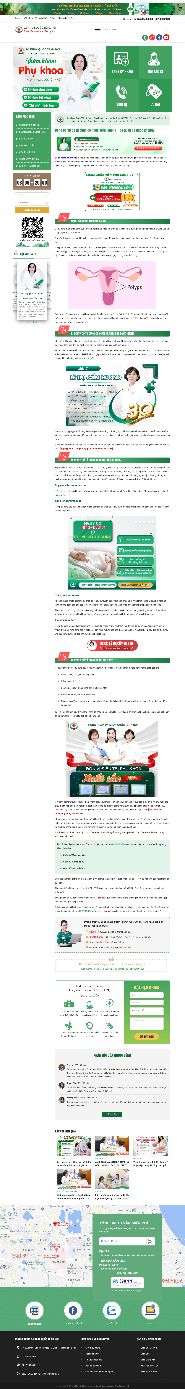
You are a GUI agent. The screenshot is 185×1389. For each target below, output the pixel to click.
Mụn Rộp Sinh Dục (149, 1365)
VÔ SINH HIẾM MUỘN (29, 166)
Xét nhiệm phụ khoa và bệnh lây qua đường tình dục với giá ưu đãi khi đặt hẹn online (74, 1165)
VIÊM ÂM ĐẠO (26, 138)
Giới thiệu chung (92, 1347)
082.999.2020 (162, 19)
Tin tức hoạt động (93, 1359)
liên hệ (122, 104)
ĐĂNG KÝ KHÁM (122, 71)
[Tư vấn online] (159, 37)
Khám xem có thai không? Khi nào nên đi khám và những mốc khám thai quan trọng (74, 1198)
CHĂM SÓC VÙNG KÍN (29, 125)
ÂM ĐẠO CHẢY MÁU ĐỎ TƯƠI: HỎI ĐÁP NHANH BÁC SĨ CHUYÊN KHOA (112, 1165)
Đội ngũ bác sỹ (92, 1353)
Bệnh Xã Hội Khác (149, 1371)
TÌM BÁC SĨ (155, 71)
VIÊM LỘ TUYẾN (26, 145)
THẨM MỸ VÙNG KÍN (29, 159)
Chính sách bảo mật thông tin (127, 1290)
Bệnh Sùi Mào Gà (149, 1347)
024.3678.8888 (145, 19)
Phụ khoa (61, 1158)
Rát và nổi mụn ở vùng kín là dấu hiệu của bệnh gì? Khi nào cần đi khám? (112, 1198)
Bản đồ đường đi (93, 1365)
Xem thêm (112, 1114)
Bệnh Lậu (145, 1353)
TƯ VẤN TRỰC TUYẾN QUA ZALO (32, 240)
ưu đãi (155, 104)
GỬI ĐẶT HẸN (147, 1036)
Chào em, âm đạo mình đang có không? (161, 1360)
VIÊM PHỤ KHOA (27, 152)
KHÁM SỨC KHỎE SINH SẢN (32, 132)
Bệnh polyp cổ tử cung (66, 157)
